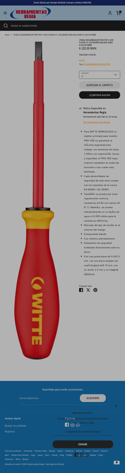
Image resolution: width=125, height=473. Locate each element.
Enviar (82, 444)
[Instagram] (82, 455)
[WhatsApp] (87, 455)
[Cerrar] (115, 406)
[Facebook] (76, 455)
